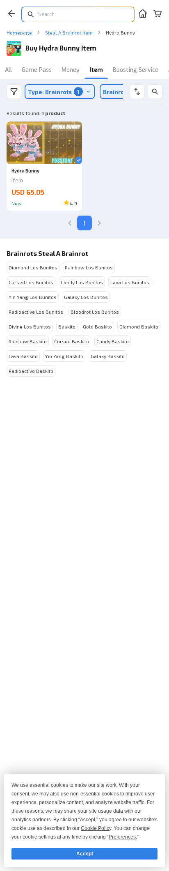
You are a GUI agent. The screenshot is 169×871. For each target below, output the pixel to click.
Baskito (66, 326)
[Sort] (137, 91)
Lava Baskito (23, 356)
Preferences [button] (122, 837)
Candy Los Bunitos (82, 282)
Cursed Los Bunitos (31, 282)
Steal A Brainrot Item (69, 32)
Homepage (19, 32)
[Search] (155, 91)
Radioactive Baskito (31, 371)
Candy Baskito (112, 341)
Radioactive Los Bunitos (36, 312)
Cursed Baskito (71, 341)
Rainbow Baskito (28, 341)
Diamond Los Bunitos (33, 267)
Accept (84, 854)
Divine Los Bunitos (30, 326)
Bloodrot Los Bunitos (95, 312)
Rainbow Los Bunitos (89, 267)
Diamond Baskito (138, 326)
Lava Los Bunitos (129, 282)
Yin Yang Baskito (64, 356)
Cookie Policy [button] (96, 828)
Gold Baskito (97, 326)
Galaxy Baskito (108, 356)
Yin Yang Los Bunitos (33, 297)
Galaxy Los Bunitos (86, 297)
